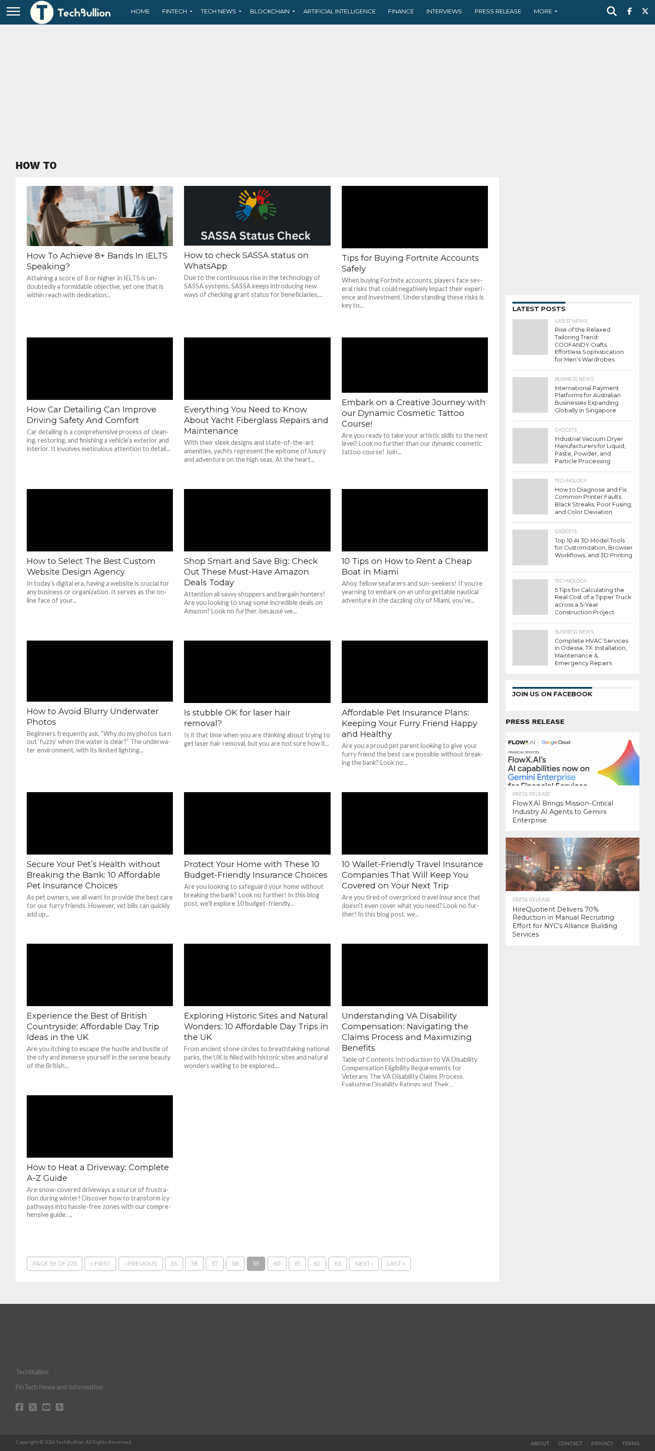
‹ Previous (140, 1263)
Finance (401, 11)
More (543, 11)
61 (297, 1263)
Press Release (498, 11)
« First (100, 1263)
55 (174, 1263)
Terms (630, 1443)
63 (337, 1263)
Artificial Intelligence (339, 11)
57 (215, 1263)
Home (140, 11)
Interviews (444, 11)
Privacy (602, 1443)
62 (317, 1263)
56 (194, 1263)
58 (235, 1263)
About (540, 1443)
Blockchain (270, 11)
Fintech (174, 11)
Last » (396, 1263)
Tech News (218, 11)
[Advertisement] (327, 91)
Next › (364, 1263)
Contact (570, 1443)
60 (277, 1263)
